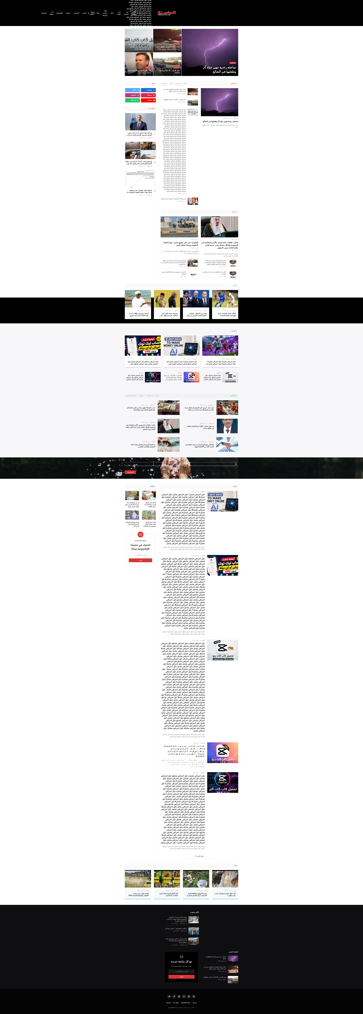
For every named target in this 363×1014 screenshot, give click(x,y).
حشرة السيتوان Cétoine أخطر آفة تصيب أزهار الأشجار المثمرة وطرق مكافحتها (197, 895)
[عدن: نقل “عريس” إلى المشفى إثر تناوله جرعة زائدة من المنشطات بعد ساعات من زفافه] (227, 407)
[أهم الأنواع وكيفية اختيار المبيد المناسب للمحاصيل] (167, 879)
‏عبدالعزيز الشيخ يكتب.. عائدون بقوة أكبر (176, 928)
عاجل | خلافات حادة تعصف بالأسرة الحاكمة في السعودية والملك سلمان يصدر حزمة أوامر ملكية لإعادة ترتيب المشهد (220, 245)
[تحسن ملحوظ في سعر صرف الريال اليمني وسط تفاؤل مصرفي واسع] (132, 495)
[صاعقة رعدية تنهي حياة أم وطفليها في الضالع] (210, 52)
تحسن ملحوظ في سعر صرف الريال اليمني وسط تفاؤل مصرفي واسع (132, 504)
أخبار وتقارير (232, 62)
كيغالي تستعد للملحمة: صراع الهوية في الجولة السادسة (227, 314)
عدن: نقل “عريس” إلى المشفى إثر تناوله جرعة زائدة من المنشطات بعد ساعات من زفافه (199, 409)
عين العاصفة (126, 13)
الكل (185, 83)
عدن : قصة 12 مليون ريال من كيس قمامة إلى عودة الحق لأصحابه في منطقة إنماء (141, 409)
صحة (235, 865)
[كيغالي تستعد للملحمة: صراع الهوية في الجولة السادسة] (225, 298)
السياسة (43, 13)
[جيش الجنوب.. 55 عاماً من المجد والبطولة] (167, 64)
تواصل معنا (176, 1002)
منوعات (235, 486)
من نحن (195, 1002)
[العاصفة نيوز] (193, 13)
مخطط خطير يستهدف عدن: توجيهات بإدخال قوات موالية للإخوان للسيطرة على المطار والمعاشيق (139, 191)
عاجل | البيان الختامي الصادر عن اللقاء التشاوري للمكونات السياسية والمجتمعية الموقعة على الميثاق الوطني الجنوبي (215, 262)
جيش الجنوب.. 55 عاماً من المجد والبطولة (169, 71)
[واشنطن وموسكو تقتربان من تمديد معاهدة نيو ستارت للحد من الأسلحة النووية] (227, 444)
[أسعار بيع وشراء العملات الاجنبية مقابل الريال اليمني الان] (132, 515)
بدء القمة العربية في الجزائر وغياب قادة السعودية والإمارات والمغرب (143, 446)
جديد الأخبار (119, 13)
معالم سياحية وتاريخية (105, 13)
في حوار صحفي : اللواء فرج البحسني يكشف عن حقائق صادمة (200, 427)
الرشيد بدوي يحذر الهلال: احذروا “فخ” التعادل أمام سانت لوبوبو (139, 314)
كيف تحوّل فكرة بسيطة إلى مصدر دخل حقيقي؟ (225, 894)
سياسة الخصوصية (185, 1002)
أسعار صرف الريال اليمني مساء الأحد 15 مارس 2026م (150, 504)
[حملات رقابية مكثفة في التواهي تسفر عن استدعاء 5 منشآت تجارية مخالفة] (167, 40)
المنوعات (76, 13)
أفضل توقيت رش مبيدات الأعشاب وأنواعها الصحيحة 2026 (139, 894)
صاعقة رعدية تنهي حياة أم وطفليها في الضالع (219, 69)
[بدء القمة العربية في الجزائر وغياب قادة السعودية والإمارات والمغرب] (169, 444)
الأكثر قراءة (151, 108)
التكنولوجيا (59, 13)
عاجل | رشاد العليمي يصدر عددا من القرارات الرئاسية (214, 273)
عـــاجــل (234, 212)
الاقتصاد (152, 486)
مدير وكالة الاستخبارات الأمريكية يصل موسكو (139, 71)
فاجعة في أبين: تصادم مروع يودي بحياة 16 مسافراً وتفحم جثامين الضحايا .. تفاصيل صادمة (176, 940)
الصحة (84, 13)
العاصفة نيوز (171, 1007)
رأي (98, 13)
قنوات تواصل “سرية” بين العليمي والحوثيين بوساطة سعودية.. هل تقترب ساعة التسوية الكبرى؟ (176, 919)
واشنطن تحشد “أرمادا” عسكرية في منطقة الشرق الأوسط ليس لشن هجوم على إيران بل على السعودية (173, 262)
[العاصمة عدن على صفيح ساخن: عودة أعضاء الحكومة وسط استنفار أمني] (179, 226)
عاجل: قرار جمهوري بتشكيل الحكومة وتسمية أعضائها (173, 273)
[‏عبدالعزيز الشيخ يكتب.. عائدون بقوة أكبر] (193, 931)
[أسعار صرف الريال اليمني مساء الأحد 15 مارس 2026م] (149, 495)
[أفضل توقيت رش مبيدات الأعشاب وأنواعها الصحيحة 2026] (138, 879)
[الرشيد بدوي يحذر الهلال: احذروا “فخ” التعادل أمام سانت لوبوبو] (138, 298)
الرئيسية (168, 1002)
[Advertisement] (211, 13)
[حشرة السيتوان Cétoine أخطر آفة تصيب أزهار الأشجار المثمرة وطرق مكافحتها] (196, 879)
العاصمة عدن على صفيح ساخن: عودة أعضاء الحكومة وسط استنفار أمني (181, 243)
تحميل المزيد (200, 856)
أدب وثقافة (51, 13)
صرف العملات (91, 13)
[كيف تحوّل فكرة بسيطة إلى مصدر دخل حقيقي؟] (225, 879)
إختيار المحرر (149, 194)
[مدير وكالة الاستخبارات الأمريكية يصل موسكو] (139, 64)
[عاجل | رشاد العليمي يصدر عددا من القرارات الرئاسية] (233, 274)
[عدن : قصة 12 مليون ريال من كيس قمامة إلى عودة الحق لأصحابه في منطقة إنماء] (169, 407)
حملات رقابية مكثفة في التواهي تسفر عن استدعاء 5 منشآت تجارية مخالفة (168, 48)
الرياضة (68, 13)
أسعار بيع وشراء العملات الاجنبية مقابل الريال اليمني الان (132, 524)
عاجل (112, 13)
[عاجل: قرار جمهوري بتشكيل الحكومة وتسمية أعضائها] (193, 274)
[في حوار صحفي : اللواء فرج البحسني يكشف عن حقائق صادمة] (227, 426)
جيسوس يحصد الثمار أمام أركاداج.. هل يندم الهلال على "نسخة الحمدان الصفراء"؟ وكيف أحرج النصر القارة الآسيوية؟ (168, 314)
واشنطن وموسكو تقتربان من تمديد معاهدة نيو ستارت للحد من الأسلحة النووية (200, 446)
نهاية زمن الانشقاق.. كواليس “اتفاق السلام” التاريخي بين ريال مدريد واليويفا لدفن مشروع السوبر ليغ (197, 314)
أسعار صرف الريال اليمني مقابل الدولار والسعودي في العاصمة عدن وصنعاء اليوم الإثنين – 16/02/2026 (149, 524)
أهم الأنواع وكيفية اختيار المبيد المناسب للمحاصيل (168, 894)
